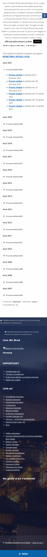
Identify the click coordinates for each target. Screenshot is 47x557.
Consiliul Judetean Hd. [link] (14, 416)
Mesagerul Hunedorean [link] (15, 453)
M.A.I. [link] (8, 425)
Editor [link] (34, 302)
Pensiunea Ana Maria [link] (14, 467)
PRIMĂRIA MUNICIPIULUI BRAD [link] (17, 543)
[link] (15, 75)
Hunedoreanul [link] (11, 447)
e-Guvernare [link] (11, 405)
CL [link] (17, 305)
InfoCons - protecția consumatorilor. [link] (20, 419)
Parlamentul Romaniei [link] (14, 402)
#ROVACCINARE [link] (12, 411)
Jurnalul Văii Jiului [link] (12, 450)
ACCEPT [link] (37, 41)
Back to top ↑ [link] (38, 543)
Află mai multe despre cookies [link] (18, 41)
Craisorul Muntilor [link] (13, 470)
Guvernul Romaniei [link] (13, 399)
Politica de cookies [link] (13, 380)
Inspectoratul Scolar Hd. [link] (15, 422)
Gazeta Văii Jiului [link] (12, 444)
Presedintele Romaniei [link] (15, 397)
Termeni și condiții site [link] (15, 374)
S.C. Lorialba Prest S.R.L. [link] (15, 458)
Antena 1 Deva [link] (11, 442)
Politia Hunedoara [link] (13, 433)
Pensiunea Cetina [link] (12, 464)
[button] (23, 70)
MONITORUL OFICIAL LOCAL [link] (16, 56)
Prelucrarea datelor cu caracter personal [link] (22, 377)
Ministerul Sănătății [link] (13, 408)
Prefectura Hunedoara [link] (15, 413)
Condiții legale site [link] (13, 371)
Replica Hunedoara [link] (13, 456)
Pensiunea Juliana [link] (12, 461)
